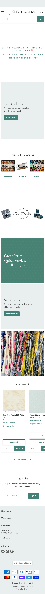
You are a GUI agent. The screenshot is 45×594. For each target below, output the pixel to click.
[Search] (40, 19)
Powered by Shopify (22, 589)
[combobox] (19, 19)
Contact (30, 583)
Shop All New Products (22, 459)
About (23, 583)
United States (21, 563)
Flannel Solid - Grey (37, 415)
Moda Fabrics (7, 420)
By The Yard (14, 442)
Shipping (15, 583)
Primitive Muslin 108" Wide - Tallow (14, 416)
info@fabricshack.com (9, 538)
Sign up (34, 495)
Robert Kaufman (35, 417)
